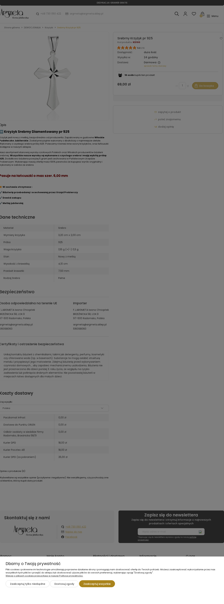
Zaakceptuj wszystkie (97, 584)
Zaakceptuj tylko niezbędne (27, 584)
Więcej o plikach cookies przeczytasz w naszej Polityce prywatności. (44, 575)
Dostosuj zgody (64, 584)
